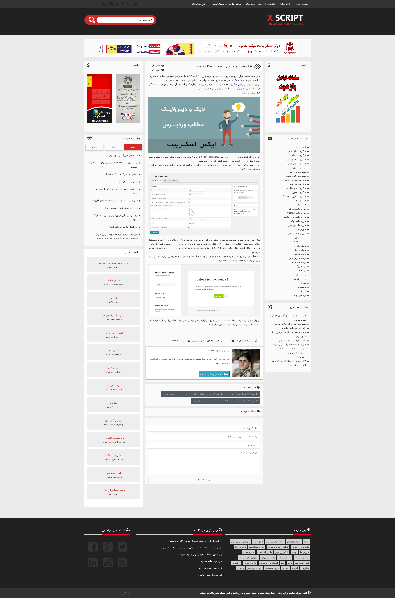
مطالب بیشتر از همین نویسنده (214, 374)
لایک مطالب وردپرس (218, 400)
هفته (133, 147)
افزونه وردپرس (171, 394)
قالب (290, 563)
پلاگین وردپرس (281, 552)
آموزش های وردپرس (248, 557)
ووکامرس (236, 563)
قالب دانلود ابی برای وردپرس (292, 340)
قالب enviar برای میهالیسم (293, 328)
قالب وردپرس (250, 563)
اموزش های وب (299, 237)
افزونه (295, 568)
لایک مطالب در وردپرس (246, 400)
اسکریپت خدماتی (298, 184)
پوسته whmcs (300, 250)
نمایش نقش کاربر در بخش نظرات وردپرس (290, 354)
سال (94, 147)
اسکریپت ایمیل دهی (297, 163)
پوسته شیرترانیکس (297, 258)
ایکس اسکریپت (274, 593)
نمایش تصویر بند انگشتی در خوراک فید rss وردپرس (288, 334)
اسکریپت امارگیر (298, 155)
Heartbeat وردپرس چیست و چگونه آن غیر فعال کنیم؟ (116, 191)
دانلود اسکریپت (264, 552)
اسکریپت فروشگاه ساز (295, 188)
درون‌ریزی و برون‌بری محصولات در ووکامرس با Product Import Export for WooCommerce (116, 236)
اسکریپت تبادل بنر (298, 171)
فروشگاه (302, 287)
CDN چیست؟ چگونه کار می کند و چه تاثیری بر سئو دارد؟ (289, 363)
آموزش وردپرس (254, 568)
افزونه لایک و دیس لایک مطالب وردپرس (203, 394)
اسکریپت (305, 568)
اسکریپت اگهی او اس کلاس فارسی (290, 324)
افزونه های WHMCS (296, 213)
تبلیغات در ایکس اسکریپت (260, 4)
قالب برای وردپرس (300, 547)
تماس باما (285, 4)
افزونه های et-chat (297, 208)
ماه (113, 147)
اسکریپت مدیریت (298, 192)
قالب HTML (240, 547)
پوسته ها (302, 270)
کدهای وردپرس (302, 563)
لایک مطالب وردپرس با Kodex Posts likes (224, 67)
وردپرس (198, 400)
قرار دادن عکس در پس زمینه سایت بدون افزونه (115, 200)
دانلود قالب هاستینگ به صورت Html (121, 208)
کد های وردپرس (302, 557)
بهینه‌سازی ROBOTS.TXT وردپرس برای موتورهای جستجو (114, 164)
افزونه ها (302, 204)
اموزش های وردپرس (240, 541)
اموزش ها (301, 229)
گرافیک (303, 291)
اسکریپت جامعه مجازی (295, 176)
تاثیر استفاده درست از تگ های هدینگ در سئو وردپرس (287, 317)
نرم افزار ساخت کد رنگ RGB (124, 227)
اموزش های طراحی (297, 233)
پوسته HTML (300, 246)
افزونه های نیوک (298, 221)
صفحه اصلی (302, 4)
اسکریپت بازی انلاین (297, 167)
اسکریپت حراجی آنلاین (295, 180)
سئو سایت (258, 541)
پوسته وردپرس (299, 274)
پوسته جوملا (300, 254)
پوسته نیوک (301, 266)
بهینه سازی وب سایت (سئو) (226, 4)
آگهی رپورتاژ (300, 147)
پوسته (294, 552)
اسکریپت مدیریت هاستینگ (294, 196)
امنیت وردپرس (285, 557)
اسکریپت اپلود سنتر (297, 151)
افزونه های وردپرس (297, 225)
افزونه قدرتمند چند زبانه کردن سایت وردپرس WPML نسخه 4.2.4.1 (289, 346)
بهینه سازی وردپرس (275, 541)
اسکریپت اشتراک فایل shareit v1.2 (121, 174)
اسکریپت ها (300, 200)
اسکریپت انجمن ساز (297, 159)
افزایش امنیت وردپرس (278, 547)
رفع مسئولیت (199, 4)
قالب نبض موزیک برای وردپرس (123, 155)
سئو (283, 563)
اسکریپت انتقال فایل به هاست (124, 181)
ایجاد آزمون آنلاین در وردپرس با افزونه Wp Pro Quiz (116, 217)
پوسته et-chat (300, 241)
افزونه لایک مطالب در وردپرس (242, 394)
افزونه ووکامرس (256, 547)
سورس (303, 283)
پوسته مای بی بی (298, 262)
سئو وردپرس (248, 552)
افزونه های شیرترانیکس (295, 217)
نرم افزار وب (300, 295)
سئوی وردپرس (294, 541)
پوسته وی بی (300, 278)
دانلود (306, 541)
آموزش (285, 568)
